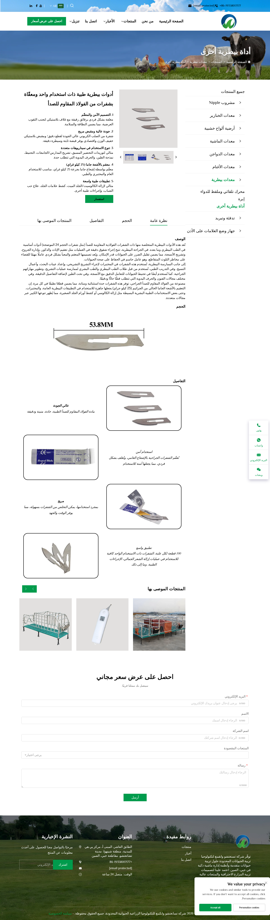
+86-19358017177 (230, 5)
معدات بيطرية (198, 61)
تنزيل (75, 21)
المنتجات (130, 21)
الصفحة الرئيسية (171, 21)
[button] (33, 589)
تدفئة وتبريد (225, 218)
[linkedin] (30, 6)
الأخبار (110, 21)
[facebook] (36, 6)
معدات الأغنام (223, 167)
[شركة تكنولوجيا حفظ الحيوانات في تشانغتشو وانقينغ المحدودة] (229, 21)
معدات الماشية (222, 141)
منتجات (186, 847)
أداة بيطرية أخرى (175, 61)
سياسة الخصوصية (60, 913)
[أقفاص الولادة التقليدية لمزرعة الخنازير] (159, 624)
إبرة (241, 199)
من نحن (148, 21)
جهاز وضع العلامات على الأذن (211, 231)
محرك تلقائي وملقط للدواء (222, 191)
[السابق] (120, 157)
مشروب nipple (222, 102)
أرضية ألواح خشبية (219, 128)
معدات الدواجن (222, 154)
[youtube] (40, 6)
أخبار (188, 853)
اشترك (63, 864)
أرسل (135, 797)
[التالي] (175, 157)
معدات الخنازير (222, 115)
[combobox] (135, 755)
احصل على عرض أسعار (46, 21)
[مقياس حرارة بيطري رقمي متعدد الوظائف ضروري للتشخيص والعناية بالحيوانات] (102, 624)
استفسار (99, 199)
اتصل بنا (91, 21)
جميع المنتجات (233, 91)
